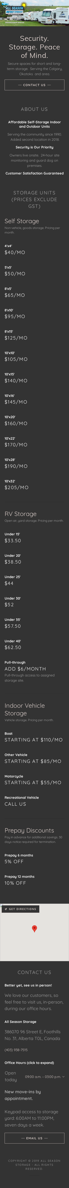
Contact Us (34, 85)
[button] (62, 1076)
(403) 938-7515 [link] (16, 1050)
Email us (34, 1138)
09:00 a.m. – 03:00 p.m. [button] (43, 1076)
